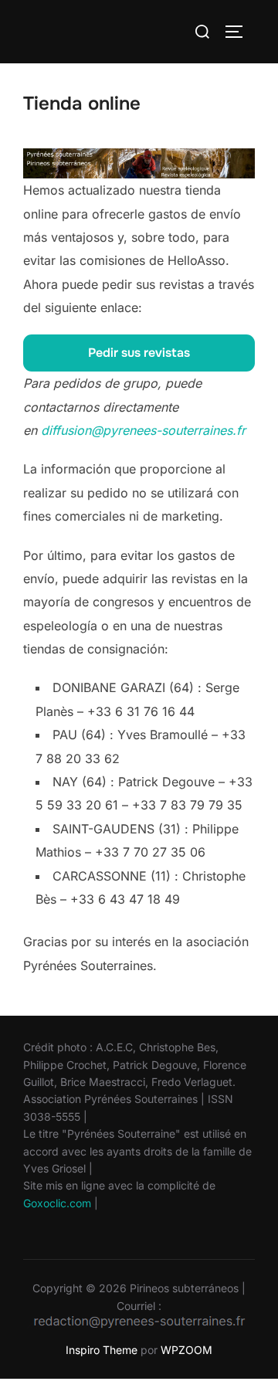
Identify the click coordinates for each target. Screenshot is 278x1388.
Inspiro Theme (101, 1349)
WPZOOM (186, 1349)
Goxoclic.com (57, 1203)
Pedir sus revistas (139, 352)
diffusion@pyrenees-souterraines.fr (143, 430)
